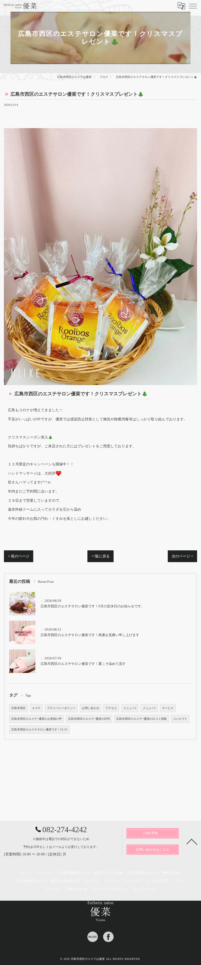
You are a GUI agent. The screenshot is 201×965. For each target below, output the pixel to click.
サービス (168, 708)
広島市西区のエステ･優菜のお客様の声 (36, 718)
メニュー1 (149, 708)
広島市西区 (18, 708)
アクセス (111, 708)
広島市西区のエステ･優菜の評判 (89, 718)
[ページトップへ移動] (192, 841)
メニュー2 (129, 708)
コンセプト (180, 718)
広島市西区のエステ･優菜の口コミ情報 (141, 718)
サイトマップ (144, 889)
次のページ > (182, 556)
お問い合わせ (90, 708)
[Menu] (193, 6)
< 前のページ (18, 556)
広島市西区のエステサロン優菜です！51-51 (39, 729)
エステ (36, 708)
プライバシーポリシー (61, 708)
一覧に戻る (100, 556)
